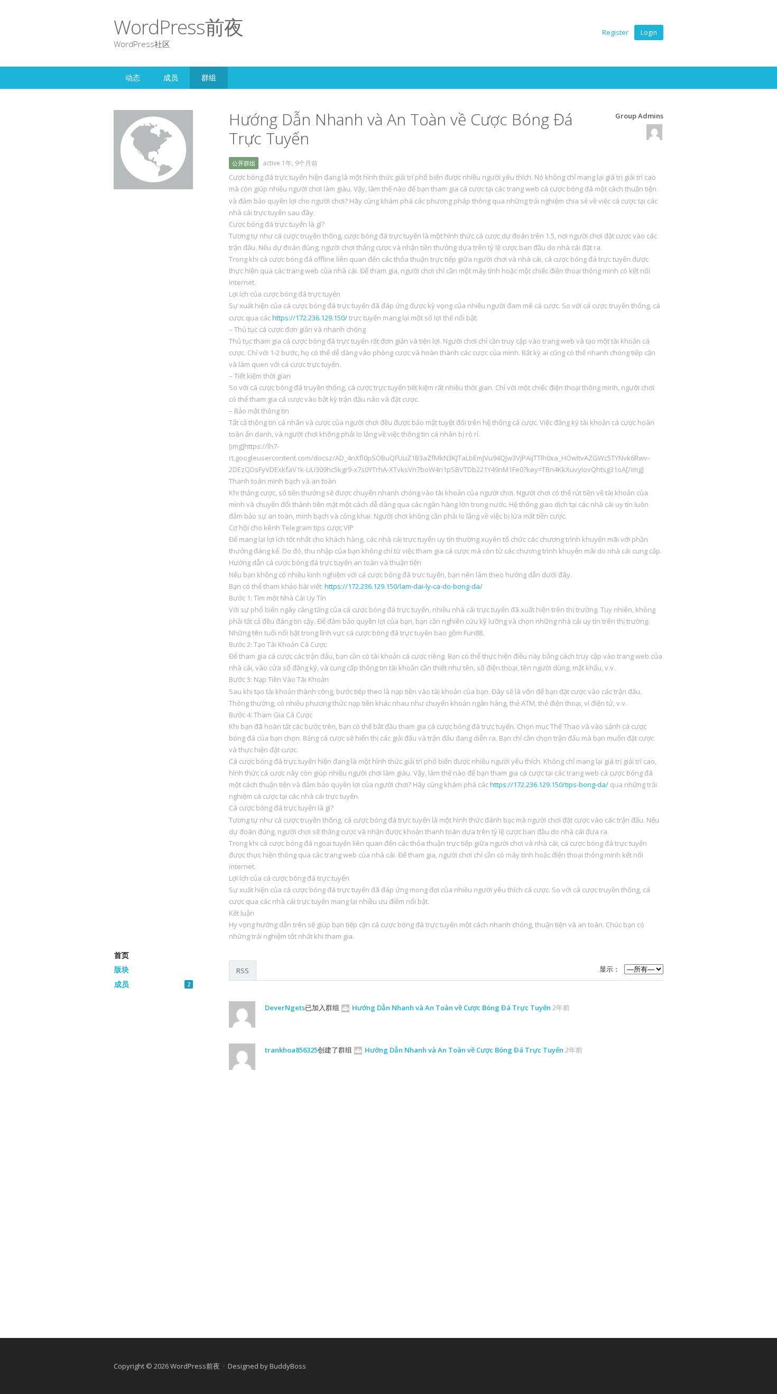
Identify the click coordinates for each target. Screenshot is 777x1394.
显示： (609, 969)
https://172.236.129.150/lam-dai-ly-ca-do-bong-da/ (404, 586)
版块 (121, 969)
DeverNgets (285, 1007)
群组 (208, 77)
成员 (170, 77)
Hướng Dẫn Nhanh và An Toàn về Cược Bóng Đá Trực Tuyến (451, 1007)
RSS (242, 970)
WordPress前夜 (178, 26)
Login (649, 32)
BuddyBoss (288, 1366)
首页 (121, 955)
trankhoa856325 (291, 1050)
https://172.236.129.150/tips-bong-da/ (549, 784)
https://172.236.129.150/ (309, 317)
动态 (132, 77)
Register (615, 32)
